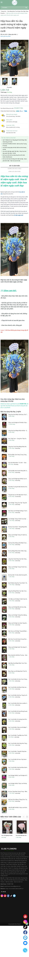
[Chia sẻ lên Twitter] (9, 87)
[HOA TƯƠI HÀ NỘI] (14, 2)
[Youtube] (5, 895)
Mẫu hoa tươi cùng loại (11, 817)
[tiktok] (11, 895)
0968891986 (18, 108)
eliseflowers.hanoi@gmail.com (12, 886)
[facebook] (8, 895)
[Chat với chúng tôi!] (25, 943)
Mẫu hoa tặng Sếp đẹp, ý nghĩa (11, 411)
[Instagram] (2, 895)
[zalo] (14, 895)
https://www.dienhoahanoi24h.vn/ (15, 888)
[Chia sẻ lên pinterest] (10, 87)
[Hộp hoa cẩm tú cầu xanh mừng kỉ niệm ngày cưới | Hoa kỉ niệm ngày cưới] (14, 58)
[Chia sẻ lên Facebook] (7, 87)
